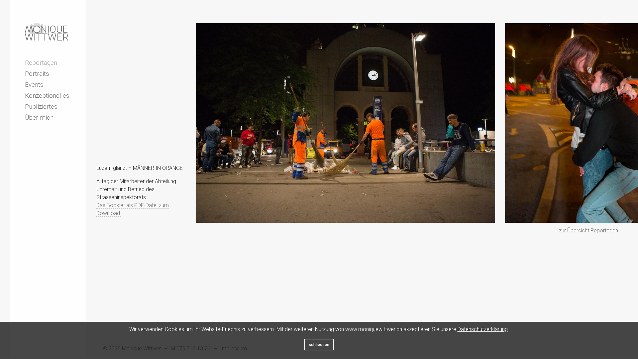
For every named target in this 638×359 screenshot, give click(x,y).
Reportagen (41, 62)
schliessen (319, 344)
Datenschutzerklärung (483, 329)
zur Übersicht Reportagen (588, 230)
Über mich (39, 117)
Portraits (37, 73)
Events (34, 84)
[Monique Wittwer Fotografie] (46, 32)
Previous (116, 231)
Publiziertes (41, 106)
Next (131, 231)
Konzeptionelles (47, 95)
